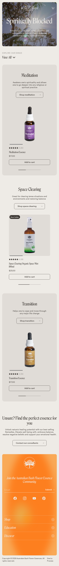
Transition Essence (17, 378)
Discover (9, 536)
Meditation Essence (17, 152)
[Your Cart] (53, 8)
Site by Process (50, 559)
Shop (7, 519)
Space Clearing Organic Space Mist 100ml (23, 265)
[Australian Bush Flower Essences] (29, 8)
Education (10, 528)
